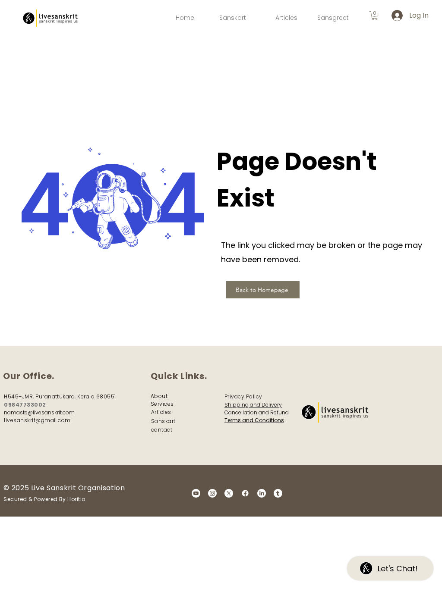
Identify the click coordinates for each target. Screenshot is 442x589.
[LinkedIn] (261, 493)
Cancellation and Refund (256, 412)
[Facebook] (245, 493)
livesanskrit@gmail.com (37, 420)
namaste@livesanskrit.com (39, 412)
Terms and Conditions (254, 420)
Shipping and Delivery (253, 404)
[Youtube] (196, 493)
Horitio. (77, 499)
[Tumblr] (278, 493)
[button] (374, 15)
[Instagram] (212, 493)
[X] (228, 493)
